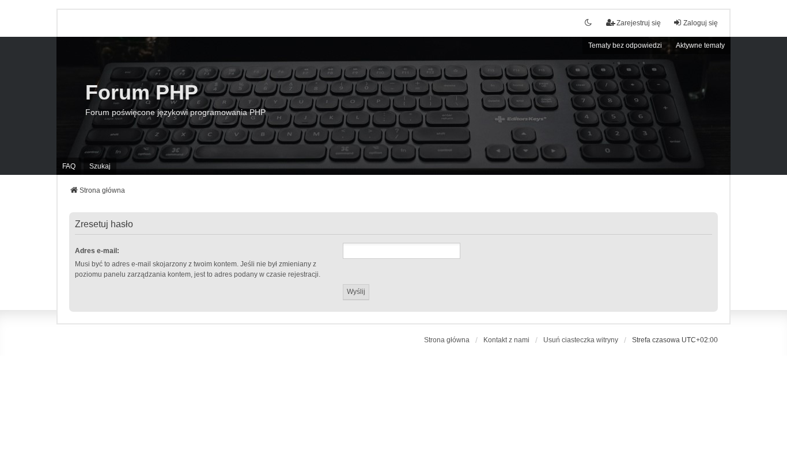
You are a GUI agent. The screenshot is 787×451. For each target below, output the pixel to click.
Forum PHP (141, 92)
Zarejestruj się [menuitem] (638, 23)
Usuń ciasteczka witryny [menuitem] (580, 340)
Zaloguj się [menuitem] (700, 23)
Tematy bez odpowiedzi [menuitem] (625, 45)
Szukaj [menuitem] (100, 166)
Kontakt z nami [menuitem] (506, 340)
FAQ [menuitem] (68, 166)
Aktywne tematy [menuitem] (700, 45)
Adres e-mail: (97, 251)
